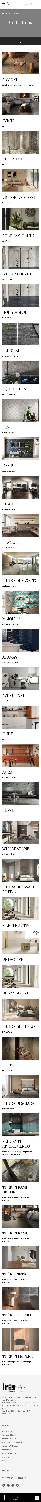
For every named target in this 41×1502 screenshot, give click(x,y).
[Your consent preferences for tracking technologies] (37, 1498)
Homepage (6, 13)
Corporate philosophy (9, 1435)
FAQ (3, 1460)
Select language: (7, 1477)
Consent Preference (9, 1453)
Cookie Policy (6, 1449)
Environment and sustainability (12, 1442)
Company (5, 1431)
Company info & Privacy (10, 1446)
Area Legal (5, 1457)
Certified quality (7, 1438)
